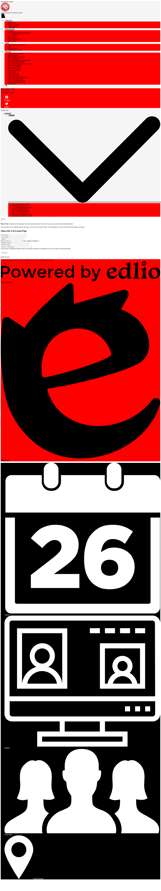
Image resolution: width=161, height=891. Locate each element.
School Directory (38, 878)
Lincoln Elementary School (20, 209)
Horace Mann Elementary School (22, 207)
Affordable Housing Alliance (16, 80)
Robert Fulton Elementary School (22, 216)
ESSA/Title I (12, 41)
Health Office (12, 36)
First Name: (5, 235)
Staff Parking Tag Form (15, 50)
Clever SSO (11, 72)
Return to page (5, 257)
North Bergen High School (20, 212)
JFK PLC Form (12, 48)
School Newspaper (13, 73)
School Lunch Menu (14, 67)
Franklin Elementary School (20, 206)
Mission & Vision (13, 25)
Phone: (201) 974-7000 (7, 89)
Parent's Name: (6, 245)
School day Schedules (14, 68)
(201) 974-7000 (35, 260)
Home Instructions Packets (16, 62)
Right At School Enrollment (16, 57)
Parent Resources (13, 55)
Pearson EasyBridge (14, 70)
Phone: (3, 241)
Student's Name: (6, 243)
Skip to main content (7, 1)
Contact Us (11, 22)
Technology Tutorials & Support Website (20, 63)
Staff (9, 46)
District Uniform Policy (15, 65)
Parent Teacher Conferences (16, 53)
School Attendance (13, 58)
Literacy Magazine (13, 75)
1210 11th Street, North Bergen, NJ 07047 (13, 260)
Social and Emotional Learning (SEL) (19, 32)
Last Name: (5, 237)
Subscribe (4, 252)
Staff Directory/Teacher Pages (17, 45)
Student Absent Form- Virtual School (19, 60)
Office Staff (11, 27)
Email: (3, 239)
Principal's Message (14, 24)
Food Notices (12, 84)
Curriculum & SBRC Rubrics (17, 82)
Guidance (11, 31)
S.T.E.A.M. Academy (14, 39)
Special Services (13, 38)
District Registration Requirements (18, 77)
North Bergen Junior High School (22, 214)
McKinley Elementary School (20, 211)
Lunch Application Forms (15, 78)
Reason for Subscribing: (7, 247)
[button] (8, 20)
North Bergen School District (20, 204)
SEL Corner (15, 34)
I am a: (25, 241)
